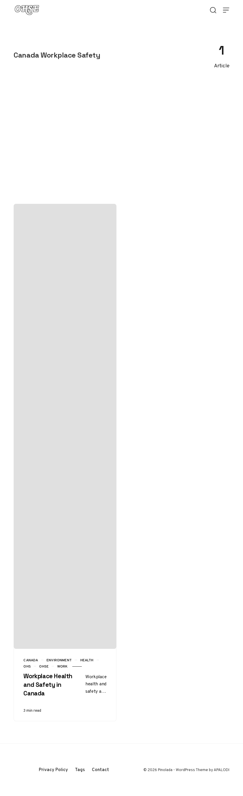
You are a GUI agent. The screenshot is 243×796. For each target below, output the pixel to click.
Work (62, 666)
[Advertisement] (121, 140)
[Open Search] (213, 10)
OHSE (44, 666)
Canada (30, 660)
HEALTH (87, 660)
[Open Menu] (226, 10)
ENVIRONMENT (59, 660)
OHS (27, 666)
